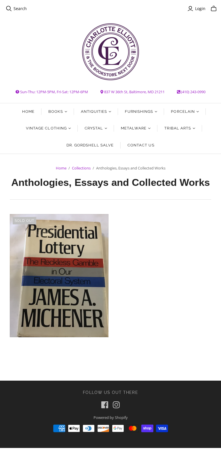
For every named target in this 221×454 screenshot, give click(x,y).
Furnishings (139, 111)
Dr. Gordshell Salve (90, 145)
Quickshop (33, 348)
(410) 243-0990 (193, 91)
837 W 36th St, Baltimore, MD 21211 (134, 91)
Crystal (94, 128)
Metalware (133, 128)
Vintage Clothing (46, 128)
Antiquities (94, 111)
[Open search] (9, 9)
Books (55, 111)
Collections (81, 168)
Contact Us (140, 145)
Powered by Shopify (111, 417)
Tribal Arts (177, 128)
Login (200, 8)
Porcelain (183, 111)
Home (28, 111)
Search (20, 8)
